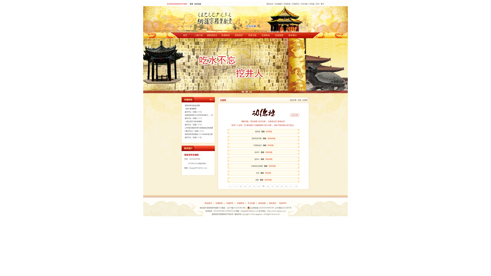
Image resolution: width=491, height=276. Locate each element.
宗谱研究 (295, 4)
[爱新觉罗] (213, 19)
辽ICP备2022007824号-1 (236, 208)
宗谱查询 (266, 35)
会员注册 (197, 4)
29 (282, 186)
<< (236, 186)
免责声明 (282, 203)
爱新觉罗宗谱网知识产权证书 (222, 214)
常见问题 (304, 4)
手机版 (311, 4)
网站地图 (262, 203)
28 (277, 186)
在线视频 (279, 35)
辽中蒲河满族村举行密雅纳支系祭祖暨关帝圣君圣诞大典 (198, 128)
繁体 (322, 4)
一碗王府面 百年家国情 (193, 121)
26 (268, 186)
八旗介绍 (198, 35)
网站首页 (208, 203)
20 (240, 186)
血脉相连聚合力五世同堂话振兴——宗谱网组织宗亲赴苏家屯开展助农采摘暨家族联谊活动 (198, 115)
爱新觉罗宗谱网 (212, 208)
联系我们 (292, 35)
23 (254, 186)
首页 (185, 35)
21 (245, 186)
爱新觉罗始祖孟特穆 (192, 105)
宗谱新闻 (287, 4)
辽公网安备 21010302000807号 (262, 208)
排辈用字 (239, 35)
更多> (212, 99)
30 (286, 186)
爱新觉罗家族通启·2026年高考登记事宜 (198, 134)
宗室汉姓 (252, 35)
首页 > (300, 100)
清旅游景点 (212, 35)
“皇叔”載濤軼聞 (190, 109)
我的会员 (269, 4)
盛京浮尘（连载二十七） (193, 124)
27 (272, 186)
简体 (318, 4)
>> (291, 186)
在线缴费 (278, 4)
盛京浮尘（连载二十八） (193, 118)
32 (296, 186)
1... (231, 186)
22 (249, 186)
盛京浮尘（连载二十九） (193, 112)
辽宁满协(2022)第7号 (283, 208)
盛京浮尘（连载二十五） (193, 137)
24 (259, 186)
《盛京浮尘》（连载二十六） (194, 131)
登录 (191, 4)
